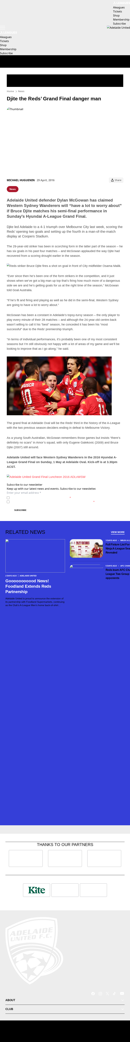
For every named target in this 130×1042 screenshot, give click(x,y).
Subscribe (20, 510)
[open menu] (2, 27)
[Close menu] (122, 1024)
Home (10, 91)
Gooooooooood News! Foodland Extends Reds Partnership (28, 586)
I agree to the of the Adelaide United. (41, 497)
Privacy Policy (34, 497)
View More (118, 532)
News (21, 91)
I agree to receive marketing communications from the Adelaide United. (53, 501)
